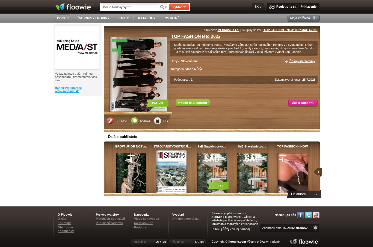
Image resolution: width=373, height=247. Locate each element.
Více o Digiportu (303, 102)
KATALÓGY (147, 18)
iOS (165, 121)
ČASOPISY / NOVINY (93, 18)
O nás (62, 218)
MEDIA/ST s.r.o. (228, 30)
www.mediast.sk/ (67, 91)
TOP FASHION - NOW (292, 146)
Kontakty (64, 223)
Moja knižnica (300, 18)
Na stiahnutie (143, 223)
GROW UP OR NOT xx (131, 146)
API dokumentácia (185, 218)
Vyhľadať (179, 7)
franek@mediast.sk (68, 87)
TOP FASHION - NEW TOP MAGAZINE (291, 30)
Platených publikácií (110, 218)
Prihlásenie (308, 6)
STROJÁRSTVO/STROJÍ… (171, 146)
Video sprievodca (146, 218)
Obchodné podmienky (66, 229)
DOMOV (63, 18)
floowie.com (237, 241)
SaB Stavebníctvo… (211, 146)
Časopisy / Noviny (302, 61)
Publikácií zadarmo (109, 223)
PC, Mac (121, 121)
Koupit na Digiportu (192, 102)
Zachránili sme (284, 228)
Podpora (140, 227)
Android (145, 121)
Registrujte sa (286, 6)
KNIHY (124, 18)
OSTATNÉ (172, 18)
